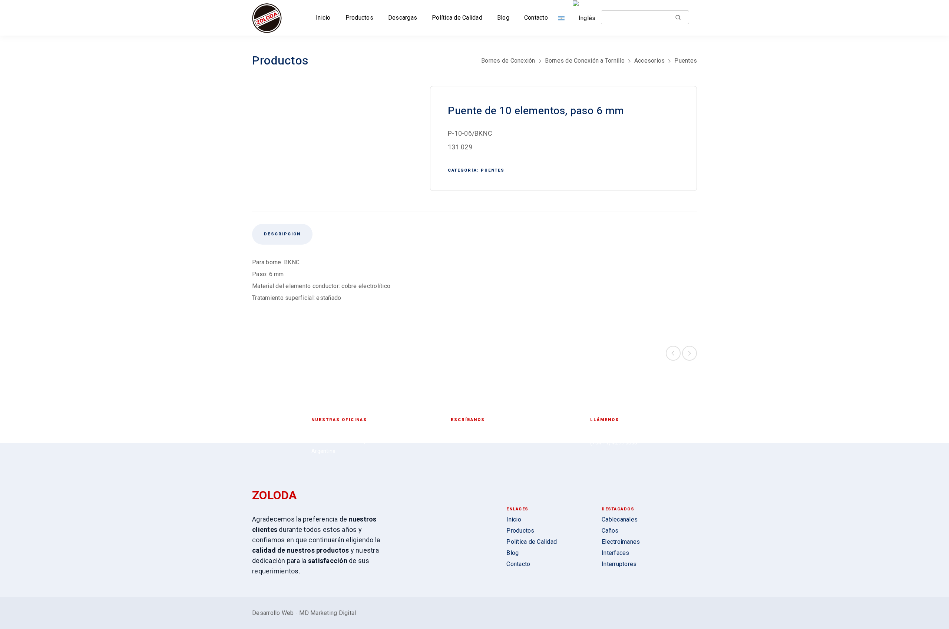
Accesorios (649, 60)
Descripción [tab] (282, 234)
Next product (689, 353)
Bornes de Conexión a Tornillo (585, 60)
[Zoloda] (267, 18)
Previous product (673, 353)
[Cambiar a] (563, 18)
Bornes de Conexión (508, 60)
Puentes (685, 60)
